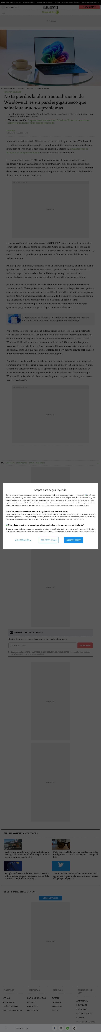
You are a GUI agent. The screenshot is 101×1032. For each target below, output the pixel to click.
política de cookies (68, 505)
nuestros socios (38, 495)
